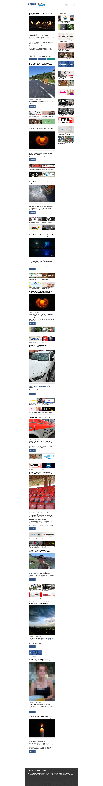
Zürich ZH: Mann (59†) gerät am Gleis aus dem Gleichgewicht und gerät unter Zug (41, 235)
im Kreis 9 (52, 314)
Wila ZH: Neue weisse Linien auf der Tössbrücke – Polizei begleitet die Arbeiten (40, 64)
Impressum (31, 770)
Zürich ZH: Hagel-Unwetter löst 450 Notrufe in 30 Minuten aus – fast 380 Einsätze (41, 602)
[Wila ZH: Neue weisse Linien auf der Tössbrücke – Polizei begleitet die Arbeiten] (42, 82)
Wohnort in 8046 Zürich (34, 573)
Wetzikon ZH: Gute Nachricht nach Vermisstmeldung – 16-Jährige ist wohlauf (40, 660)
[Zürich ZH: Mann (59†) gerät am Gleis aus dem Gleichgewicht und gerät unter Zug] (42, 247)
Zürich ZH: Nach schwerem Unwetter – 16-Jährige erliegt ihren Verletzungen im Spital (41, 717)
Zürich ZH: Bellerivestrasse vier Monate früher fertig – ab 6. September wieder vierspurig (41, 182)
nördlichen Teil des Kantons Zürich (43, 639)
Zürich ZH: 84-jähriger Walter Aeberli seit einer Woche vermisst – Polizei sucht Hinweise (41, 551)
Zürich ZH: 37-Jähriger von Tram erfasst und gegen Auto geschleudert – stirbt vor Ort (41, 292)
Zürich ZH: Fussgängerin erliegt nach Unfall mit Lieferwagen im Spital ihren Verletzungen (41, 129)
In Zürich (31, 101)
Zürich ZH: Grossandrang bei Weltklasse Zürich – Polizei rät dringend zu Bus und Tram (41, 473)
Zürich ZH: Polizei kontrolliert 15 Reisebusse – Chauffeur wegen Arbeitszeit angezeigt (41, 416)
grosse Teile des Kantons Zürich (44, 386)
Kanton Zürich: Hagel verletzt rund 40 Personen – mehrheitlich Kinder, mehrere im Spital (41, 347)
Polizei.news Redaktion (37, 99)
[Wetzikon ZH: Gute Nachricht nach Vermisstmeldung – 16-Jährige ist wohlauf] (42, 681)
